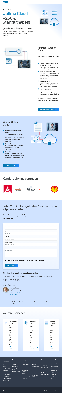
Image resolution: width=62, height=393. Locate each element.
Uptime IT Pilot (6, 380)
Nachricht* (7, 248)
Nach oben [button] (31, 390)
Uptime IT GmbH (6, 390)
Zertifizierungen (54, 366)
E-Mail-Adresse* (9, 237)
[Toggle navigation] (58, 2)
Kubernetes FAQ (16, 371)
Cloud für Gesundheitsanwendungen (25, 364)
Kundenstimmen (45, 374)
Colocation (34, 368)
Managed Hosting (7, 378)
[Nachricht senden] (11, 265)
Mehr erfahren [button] (11, 347)
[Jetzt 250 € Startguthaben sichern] (48, 109)
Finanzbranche (25, 368)
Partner (52, 379)
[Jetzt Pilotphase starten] (11, 165)
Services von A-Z (35, 373)
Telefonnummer (8, 242)
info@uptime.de (14, 294)
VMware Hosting (6, 374)
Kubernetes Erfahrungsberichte (15, 368)
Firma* (6, 231)
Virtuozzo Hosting (6, 368)
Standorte (53, 372)
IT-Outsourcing (6, 376)
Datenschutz (51, 390)
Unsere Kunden (44, 363)
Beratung (34, 371)
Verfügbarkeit (44, 365)
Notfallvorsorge (35, 366)
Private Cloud (25, 378)
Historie (53, 376)
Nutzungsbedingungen (43, 390)
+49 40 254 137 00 (15, 292)
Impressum (56, 390)
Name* (6, 226)
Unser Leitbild (54, 374)
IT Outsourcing (25, 373)
